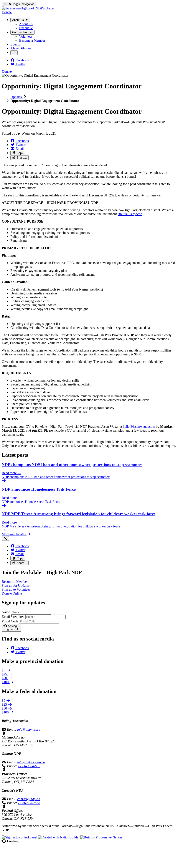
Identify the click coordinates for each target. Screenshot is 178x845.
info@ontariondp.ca (31, 762)
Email (13, 617)
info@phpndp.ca (28, 729)
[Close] (5, 538)
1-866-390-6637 (29, 766)
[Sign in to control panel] (20, 837)
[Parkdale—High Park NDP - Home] (28, 8)
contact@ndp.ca (28, 799)
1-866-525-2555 (29, 803)
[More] (14, 52)
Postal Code (10, 621)
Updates (16, 97)
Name (6, 612)
